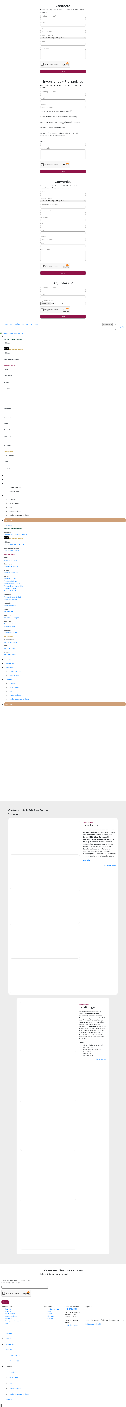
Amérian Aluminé (11, 420)
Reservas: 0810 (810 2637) (15, 324)
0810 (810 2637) (70, 1309)
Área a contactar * (47, 35)
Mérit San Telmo (10, 464)
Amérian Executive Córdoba (15, 399)
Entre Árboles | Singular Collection (17, 346)
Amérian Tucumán (11, 448)
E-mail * (43, 22)
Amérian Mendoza (11, 413)
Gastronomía (14, 687)
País (42, 230)
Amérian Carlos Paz (11, 404)
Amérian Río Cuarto (11, 391)
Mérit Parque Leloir (11, 458)
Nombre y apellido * (48, 16)
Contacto (107, 324)
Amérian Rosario (10, 442)
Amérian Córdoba (11, 402)
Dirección (44, 217)
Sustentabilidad (15, 695)
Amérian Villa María (11, 394)
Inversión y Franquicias (13, 1321)
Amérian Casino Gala (12, 385)
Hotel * (43, 41)
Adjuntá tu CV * (46, 301)
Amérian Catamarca (11, 378)
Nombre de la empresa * (50, 204)
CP (41, 224)
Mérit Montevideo (11, 470)
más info (86, 860)
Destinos (9, 526)
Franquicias (10, 663)
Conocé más (14, 675)
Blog (49, 1311)
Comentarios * (45, 48)
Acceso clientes (15, 671)
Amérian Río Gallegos (12, 432)
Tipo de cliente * (46, 198)
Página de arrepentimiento (19, 699)
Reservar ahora (110, 865)
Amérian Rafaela (10, 439)
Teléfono (43, 29)
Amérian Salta (9, 426)
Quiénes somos (53, 1309)
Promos (8, 659)
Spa (10, 691)
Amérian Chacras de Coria (14, 411)
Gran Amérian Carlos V (12, 362)
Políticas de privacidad (93, 1324)
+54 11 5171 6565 (31, 324)
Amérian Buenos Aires (12, 372)
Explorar (9, 679)
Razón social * (45, 211)
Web (42, 243)
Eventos (12, 683)
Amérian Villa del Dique (13, 396)
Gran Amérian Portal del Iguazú (16, 356)
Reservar (8, 704)
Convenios (9, 667)
